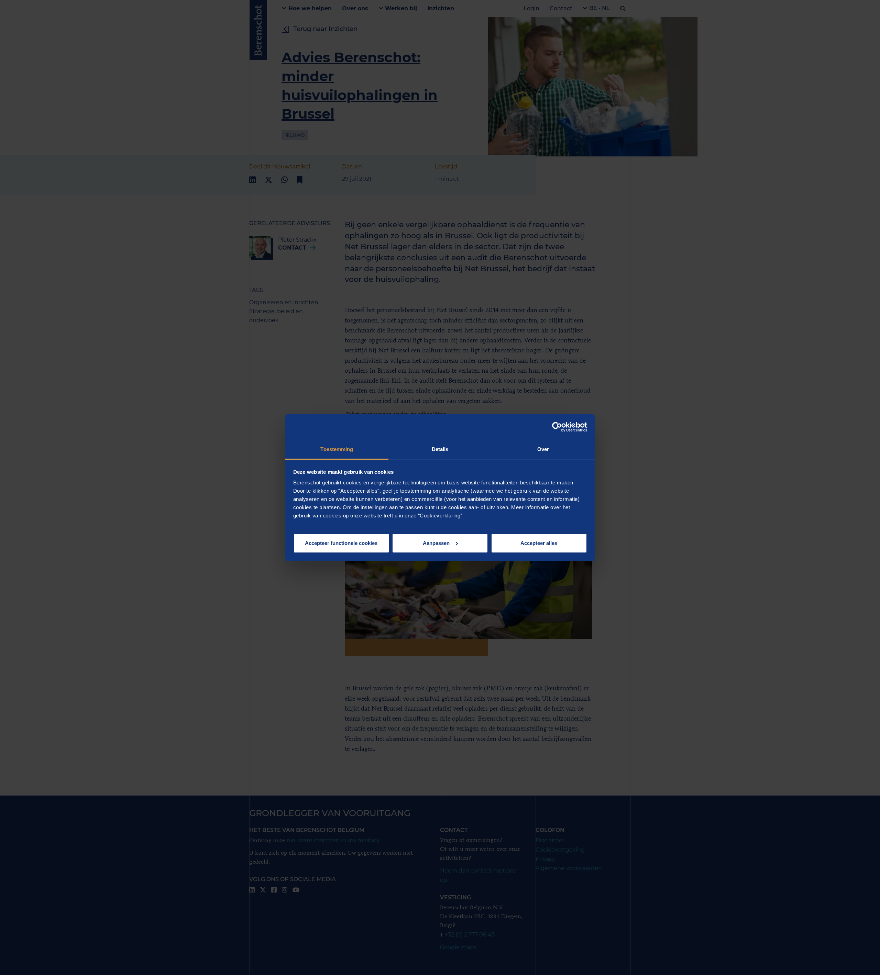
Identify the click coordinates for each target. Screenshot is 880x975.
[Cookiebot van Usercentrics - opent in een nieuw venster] (557, 427)
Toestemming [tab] (336, 449)
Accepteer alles (538, 543)
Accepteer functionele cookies (341, 543)
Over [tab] (543, 449)
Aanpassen (436, 543)
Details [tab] (440, 449)
